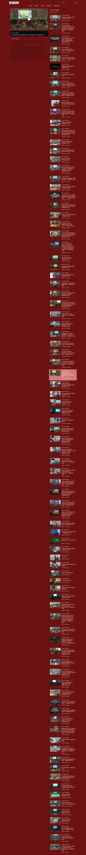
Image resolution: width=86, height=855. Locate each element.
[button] (29, 19)
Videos (36, 5)
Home (30, 5)
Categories (57, 5)
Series (42, 5)
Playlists (49, 5)
